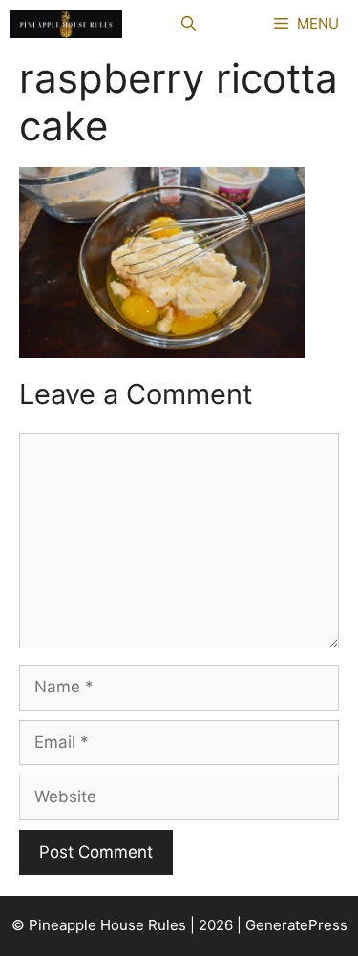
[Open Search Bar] (188, 24)
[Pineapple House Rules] (66, 24)
